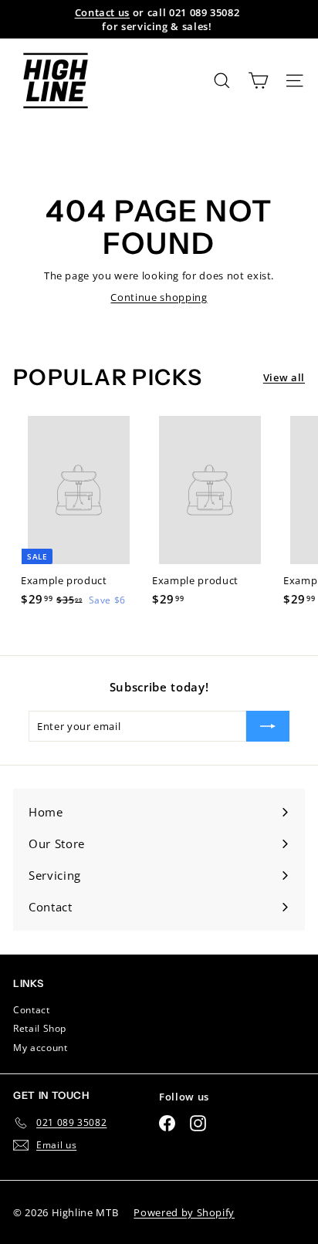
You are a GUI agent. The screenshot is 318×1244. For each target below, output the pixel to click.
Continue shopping (158, 297)
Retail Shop (39, 1028)
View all (284, 377)
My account (40, 1047)
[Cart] (258, 80)
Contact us (102, 12)
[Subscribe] (267, 726)
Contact (31, 1009)
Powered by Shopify (184, 1212)
